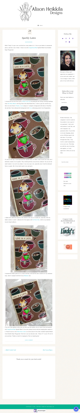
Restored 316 (50, 406)
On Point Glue (36, 219)
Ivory (30, 108)
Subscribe (64, 108)
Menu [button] (41, 25)
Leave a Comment (29, 340)
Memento (26, 275)
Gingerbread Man (33, 47)
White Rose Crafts (21, 331)
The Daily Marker (12, 103)
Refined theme (41, 406)
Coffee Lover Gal (26, 101)
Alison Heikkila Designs (40, 12)
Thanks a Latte (19, 105)
